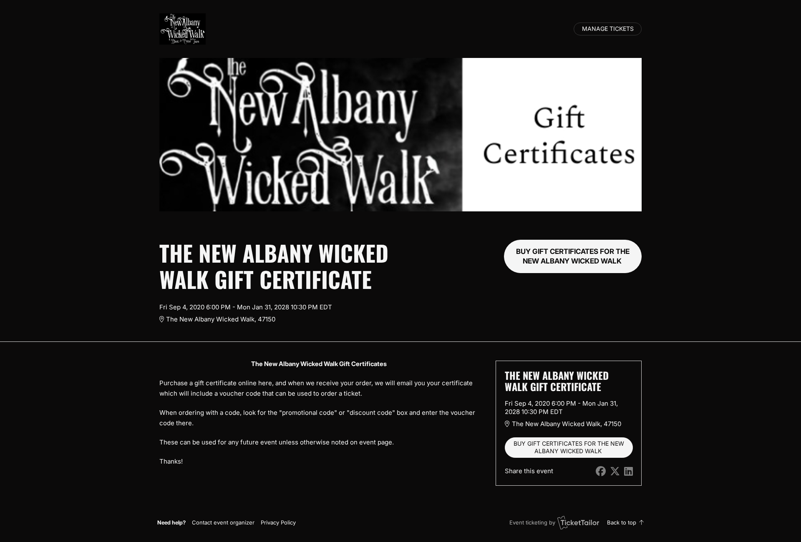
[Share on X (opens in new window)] (615, 471)
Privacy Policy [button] (278, 522)
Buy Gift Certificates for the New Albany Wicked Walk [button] (573, 256)
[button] (223, 522)
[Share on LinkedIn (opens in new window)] (628, 471)
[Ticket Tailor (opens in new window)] (578, 522)
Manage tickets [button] (608, 28)
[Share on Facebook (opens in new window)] (601, 471)
